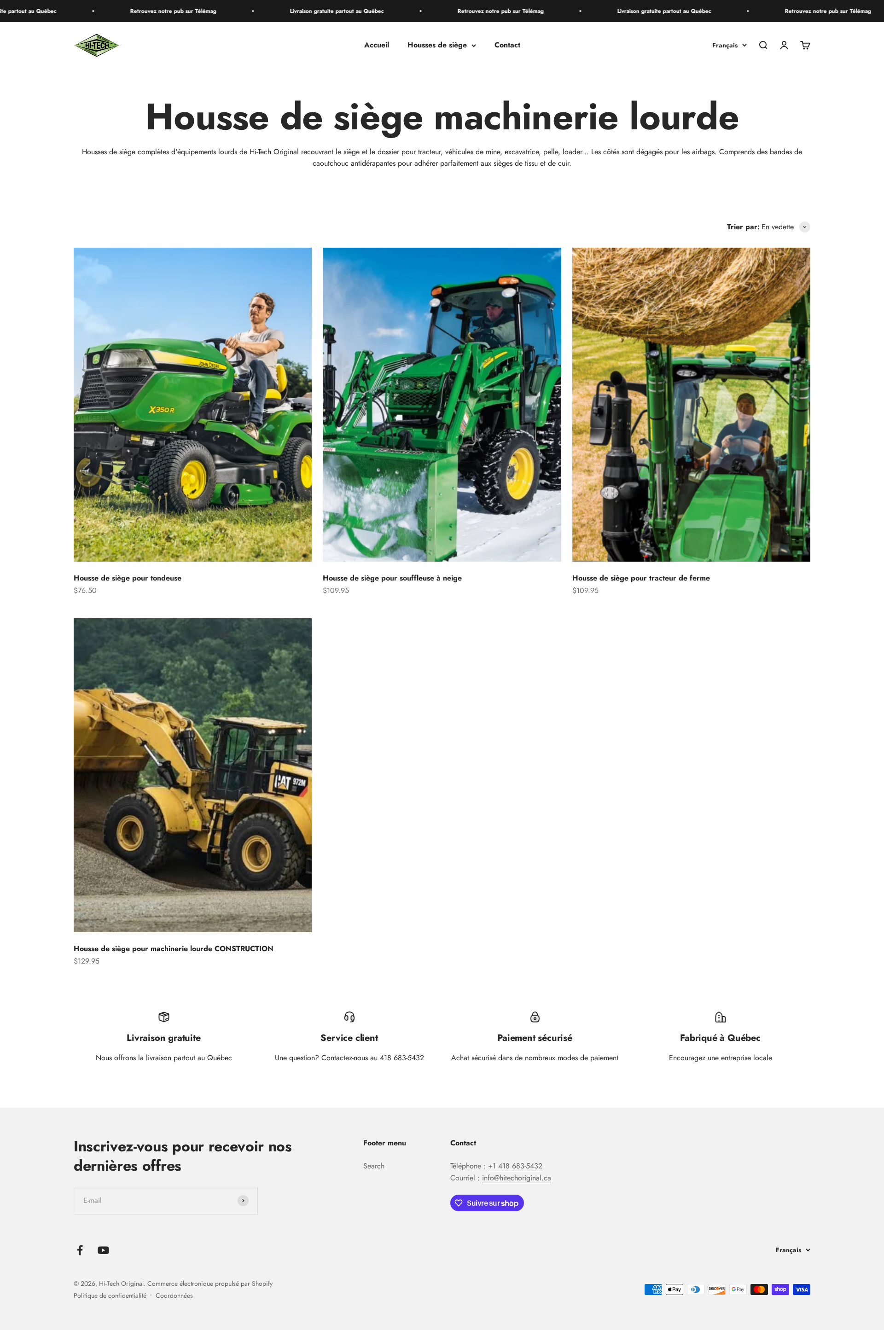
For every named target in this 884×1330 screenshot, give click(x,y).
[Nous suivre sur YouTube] (103, 1250)
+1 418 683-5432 (515, 1166)
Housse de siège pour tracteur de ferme (641, 578)
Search (373, 1166)
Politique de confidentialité (110, 1295)
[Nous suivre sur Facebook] (80, 1250)
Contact (507, 45)
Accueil (376, 45)
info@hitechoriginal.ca (516, 1178)
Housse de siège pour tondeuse (127, 578)
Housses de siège (437, 45)
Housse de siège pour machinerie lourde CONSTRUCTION (173, 948)
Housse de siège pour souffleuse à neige (392, 578)
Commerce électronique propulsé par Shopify (210, 1283)
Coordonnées (174, 1295)
